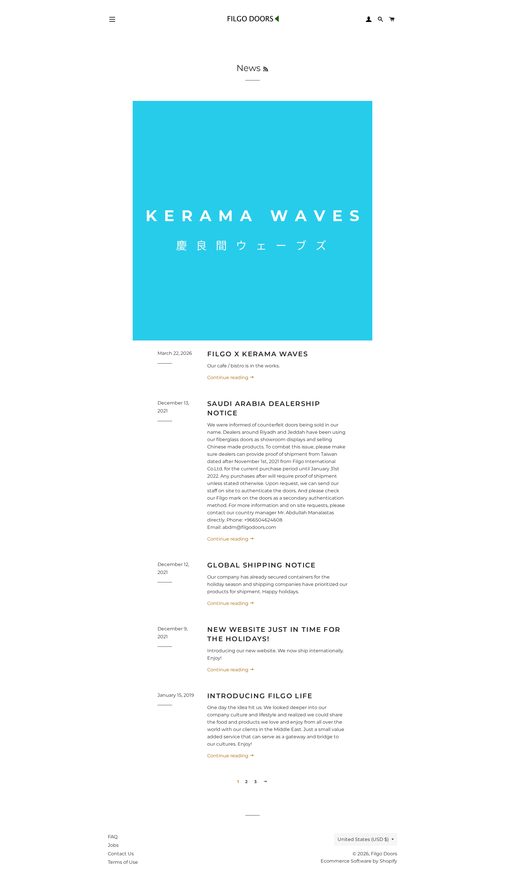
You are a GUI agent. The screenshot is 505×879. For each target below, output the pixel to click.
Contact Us (121, 853)
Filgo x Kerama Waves (257, 354)
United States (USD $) (363, 839)
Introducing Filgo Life (260, 696)
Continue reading (228, 377)
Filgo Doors (384, 853)
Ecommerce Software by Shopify (359, 861)
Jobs (113, 845)
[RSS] (265, 69)
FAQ (112, 837)
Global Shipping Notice (261, 565)
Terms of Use (123, 862)
